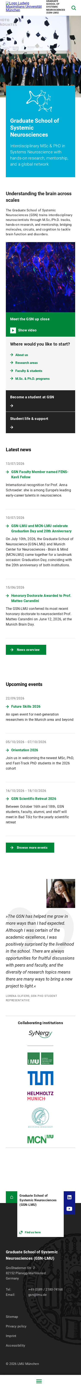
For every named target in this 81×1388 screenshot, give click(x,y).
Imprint (11, 1336)
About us (21, 355)
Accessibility (15, 1345)
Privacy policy (16, 1326)
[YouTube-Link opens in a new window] (69, 1209)
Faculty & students (28, 371)
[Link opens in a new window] (40, 1214)
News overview (28, 650)
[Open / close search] (73, 8)
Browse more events (32, 848)
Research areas (26, 363)
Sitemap (12, 1317)
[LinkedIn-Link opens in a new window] (69, 1197)
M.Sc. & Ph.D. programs (32, 379)
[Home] (11, 1197)
